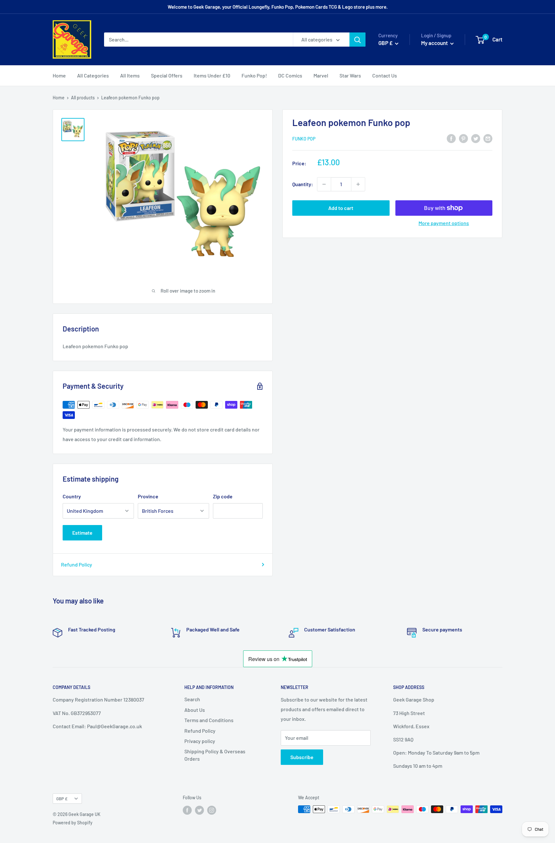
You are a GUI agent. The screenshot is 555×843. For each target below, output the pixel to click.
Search (192, 699)
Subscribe (301, 757)
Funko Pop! (254, 75)
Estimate (82, 533)
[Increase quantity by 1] (358, 184)
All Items (130, 75)
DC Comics (290, 75)
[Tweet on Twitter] (475, 138)
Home (59, 75)
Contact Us (384, 75)
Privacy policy (199, 741)
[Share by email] (487, 138)
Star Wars (350, 75)
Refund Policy (76, 564)
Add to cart (340, 208)
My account (435, 43)
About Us (194, 710)
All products (83, 97)
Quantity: (302, 184)
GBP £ (61, 798)
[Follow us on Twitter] (199, 809)
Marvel (320, 75)
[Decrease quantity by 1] (324, 184)
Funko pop (303, 138)
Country (72, 496)
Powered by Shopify (72, 822)
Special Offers (166, 75)
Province (148, 496)
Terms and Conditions (208, 720)
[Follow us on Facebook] (187, 809)
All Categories (93, 75)
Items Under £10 (212, 75)
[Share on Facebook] (451, 138)
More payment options (443, 223)
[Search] (357, 39)
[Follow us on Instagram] (211, 809)
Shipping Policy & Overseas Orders (214, 754)
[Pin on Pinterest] (463, 138)
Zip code (223, 496)
